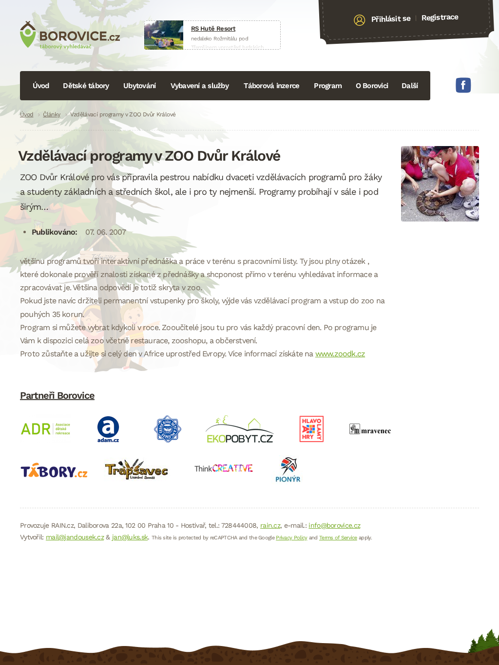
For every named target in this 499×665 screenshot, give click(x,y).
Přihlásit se (391, 19)
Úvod (41, 85)
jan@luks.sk (130, 537)
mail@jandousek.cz (75, 537)
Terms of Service (338, 538)
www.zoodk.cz (340, 353)
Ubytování (139, 85)
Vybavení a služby (200, 85)
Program (328, 85)
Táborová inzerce (271, 85)
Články (51, 114)
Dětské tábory (86, 85)
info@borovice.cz (334, 525)
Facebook (463, 85)
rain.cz (270, 525)
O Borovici (372, 85)
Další (410, 85)
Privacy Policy (291, 538)
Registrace (440, 17)
